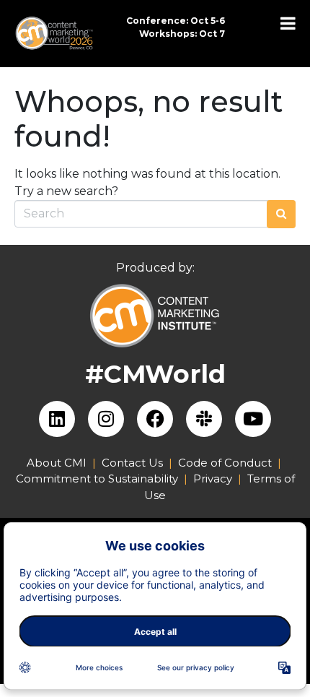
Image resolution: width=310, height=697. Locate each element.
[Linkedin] (57, 419)
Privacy (212, 478)
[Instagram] (106, 419)
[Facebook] (155, 419)
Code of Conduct (225, 462)
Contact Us (132, 462)
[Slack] (204, 419)
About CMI (57, 462)
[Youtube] (253, 419)
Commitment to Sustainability (100, 478)
